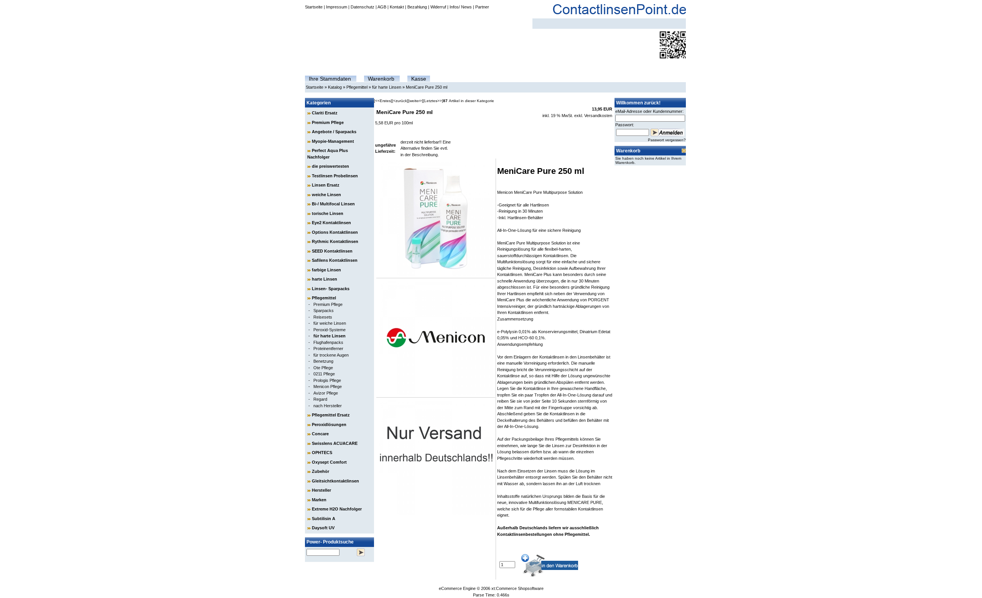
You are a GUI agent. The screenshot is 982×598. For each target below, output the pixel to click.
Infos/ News (461, 7)
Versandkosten (598, 115)
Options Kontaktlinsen (335, 232)
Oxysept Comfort (329, 462)
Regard (320, 399)
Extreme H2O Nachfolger (337, 509)
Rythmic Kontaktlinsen (335, 241)
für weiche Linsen (329, 323)
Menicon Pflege (327, 386)
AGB (381, 7)
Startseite (314, 7)
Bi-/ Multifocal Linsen (333, 204)
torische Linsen (327, 213)
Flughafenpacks (328, 342)
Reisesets (322, 317)
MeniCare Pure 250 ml (426, 87)
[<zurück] (400, 101)
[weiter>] (415, 101)
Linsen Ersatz (325, 185)
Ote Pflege (323, 367)
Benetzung (323, 361)
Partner (482, 7)
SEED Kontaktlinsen (332, 251)
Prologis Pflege (327, 380)
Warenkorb (381, 79)
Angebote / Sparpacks (334, 131)
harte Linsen (324, 279)
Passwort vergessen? (667, 140)
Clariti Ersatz (325, 113)
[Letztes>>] (433, 101)
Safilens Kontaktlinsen (335, 260)
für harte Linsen (386, 87)
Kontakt (397, 7)
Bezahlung (417, 7)
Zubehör (320, 471)
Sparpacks (323, 310)
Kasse (418, 79)
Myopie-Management (333, 141)
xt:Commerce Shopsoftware (517, 588)
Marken (319, 499)
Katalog (335, 87)
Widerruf (438, 7)
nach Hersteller (327, 405)
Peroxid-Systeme (329, 329)
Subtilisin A (323, 518)
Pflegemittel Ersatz (331, 415)
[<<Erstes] (383, 101)
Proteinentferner (328, 348)
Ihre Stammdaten (330, 79)
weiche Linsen (326, 194)
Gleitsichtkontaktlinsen (335, 481)
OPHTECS (322, 452)
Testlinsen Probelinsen (335, 175)
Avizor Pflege (325, 393)
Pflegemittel (356, 87)
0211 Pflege (324, 374)
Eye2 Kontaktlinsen (331, 222)
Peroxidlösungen (329, 424)
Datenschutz (362, 7)
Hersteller (321, 490)
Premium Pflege (328, 122)
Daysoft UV (323, 527)
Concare (320, 433)
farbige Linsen (326, 270)
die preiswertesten (330, 166)
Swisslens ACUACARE (335, 443)
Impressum (336, 7)
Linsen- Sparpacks (330, 288)
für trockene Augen (331, 355)
